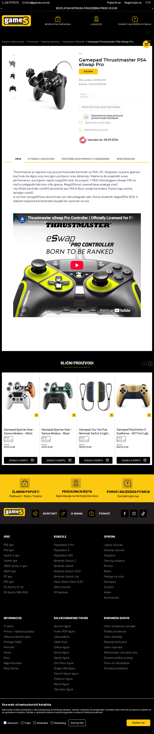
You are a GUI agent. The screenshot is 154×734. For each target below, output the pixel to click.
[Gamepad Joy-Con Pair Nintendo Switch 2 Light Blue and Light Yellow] (95, 395)
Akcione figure (62, 626)
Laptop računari (113, 545)
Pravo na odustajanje (116, 663)
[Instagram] (134, 513)
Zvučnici (109, 587)
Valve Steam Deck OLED (68, 582)
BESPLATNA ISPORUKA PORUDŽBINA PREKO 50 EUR (76, 8)
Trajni (27, 722)
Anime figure (61, 652)
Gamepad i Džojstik (73, 41)
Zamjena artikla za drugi (118, 658)
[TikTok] (143, 513)
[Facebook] (124, 513)
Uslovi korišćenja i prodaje (119, 626)
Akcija (7, 652)
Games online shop (13, 41)
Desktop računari (114, 550)
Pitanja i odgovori (41, 158)
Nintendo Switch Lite (66, 576)
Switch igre (10, 560)
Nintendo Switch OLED (67, 571)
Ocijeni (88, 71)
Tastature (109, 555)
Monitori (108, 566)
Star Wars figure (63, 689)
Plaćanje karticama (115, 642)
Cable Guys (61, 642)
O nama (8, 626)
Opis (18, 158)
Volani (107, 592)
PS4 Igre (9, 550)
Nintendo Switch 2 (65, 560)
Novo (7, 658)
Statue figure (61, 647)
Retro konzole (62, 587)
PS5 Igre (9, 545)
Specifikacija (126, 158)
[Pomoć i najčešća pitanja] (135, 19)
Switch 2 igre (12, 555)
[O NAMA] (63, 513)
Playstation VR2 (63, 555)
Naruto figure (61, 658)
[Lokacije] (96, 19)
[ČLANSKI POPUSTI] (25, 483)
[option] (77, 8)
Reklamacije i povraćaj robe (120, 652)
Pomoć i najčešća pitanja (19, 631)
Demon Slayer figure (66, 673)
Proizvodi (32, 41)
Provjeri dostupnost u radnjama (85, 158)
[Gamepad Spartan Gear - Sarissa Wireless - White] (20, 395)
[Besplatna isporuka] (57, 19)
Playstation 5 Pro (64, 545)
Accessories (111, 597)
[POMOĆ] (91, 513)
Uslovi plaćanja (113, 636)
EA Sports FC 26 (13, 587)
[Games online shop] (16, 20)
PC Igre (8, 576)
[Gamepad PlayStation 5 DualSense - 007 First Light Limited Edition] (133, 395)
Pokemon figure (63, 679)
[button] (77, 32)
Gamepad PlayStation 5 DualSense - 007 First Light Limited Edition (133, 431)
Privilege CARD (12, 642)
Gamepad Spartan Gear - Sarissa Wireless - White (19, 431)
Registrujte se (133, 2)
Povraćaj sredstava (116, 668)
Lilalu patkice (61, 636)
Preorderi (9, 647)
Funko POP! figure (64, 631)
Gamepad (110, 582)
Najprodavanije (13, 663)
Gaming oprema (50, 41)
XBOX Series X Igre (15, 566)
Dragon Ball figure (64, 668)
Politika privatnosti (115, 631)
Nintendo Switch (64, 566)
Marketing (60, 722)
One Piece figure (64, 663)
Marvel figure (61, 684)
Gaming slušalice (114, 560)
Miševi (107, 571)
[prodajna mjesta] (76, 483)
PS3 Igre (9, 582)
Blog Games (11, 668)
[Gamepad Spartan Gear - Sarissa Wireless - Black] (58, 395)
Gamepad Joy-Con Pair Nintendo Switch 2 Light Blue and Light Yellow (93, 431)
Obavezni (12, 722)
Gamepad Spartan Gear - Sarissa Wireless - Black (57, 431)
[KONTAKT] (35, 513)
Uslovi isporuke (113, 647)
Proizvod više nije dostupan (100, 107)
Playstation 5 (61, 550)
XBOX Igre (10, 571)
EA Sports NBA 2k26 (16, 592)
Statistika (42, 722)
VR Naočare (61, 592)
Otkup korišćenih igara (17, 636)
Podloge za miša (114, 576)
